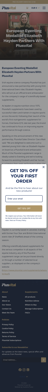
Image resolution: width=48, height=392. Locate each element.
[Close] (44, 167)
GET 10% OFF (24, 208)
